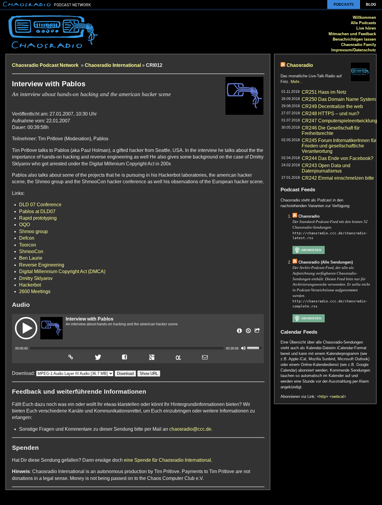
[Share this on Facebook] (125, 357)
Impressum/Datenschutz (353, 50)
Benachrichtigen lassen (354, 39)
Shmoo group (33, 231)
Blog (371, 4)
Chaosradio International (113, 65)
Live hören (366, 28)
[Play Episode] (26, 328)
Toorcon (27, 244)
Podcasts (344, 4)
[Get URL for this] (70, 357)
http (322, 396)
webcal (338, 396)
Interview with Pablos (89, 318)
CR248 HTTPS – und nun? (330, 113)
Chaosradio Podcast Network (46, 65)
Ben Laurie (30, 258)
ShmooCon (31, 251)
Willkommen (364, 17)
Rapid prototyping (38, 218)
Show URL (149, 373)
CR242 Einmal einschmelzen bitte (338, 178)
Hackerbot (30, 284)
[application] (138, 348)
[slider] (255, 347)
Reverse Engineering (41, 264)
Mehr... (297, 81)
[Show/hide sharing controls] (256, 332)
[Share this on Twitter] (97, 357)
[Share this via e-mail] (205, 357)
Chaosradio (299, 65)
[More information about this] (238, 332)
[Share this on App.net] (178, 357)
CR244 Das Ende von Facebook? (337, 158)
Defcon (26, 238)
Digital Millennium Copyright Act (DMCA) (62, 271)
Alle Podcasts (363, 23)
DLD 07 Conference (40, 204)
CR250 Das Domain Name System (339, 99)
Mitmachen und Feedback (352, 34)
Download (125, 373)
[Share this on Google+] (151, 357)
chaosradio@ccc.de (190, 429)
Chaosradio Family (358, 44)
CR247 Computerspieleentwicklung (339, 120)
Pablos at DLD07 (37, 211)
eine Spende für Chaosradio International (167, 460)
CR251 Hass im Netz (324, 92)
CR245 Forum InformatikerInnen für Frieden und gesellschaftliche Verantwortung (339, 146)
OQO (24, 224)
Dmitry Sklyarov (36, 278)
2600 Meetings (34, 291)
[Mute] (243, 348)
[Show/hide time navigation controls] (247, 332)
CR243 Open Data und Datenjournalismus (326, 168)
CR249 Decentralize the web (332, 106)
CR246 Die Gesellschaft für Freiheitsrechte (331, 130)
